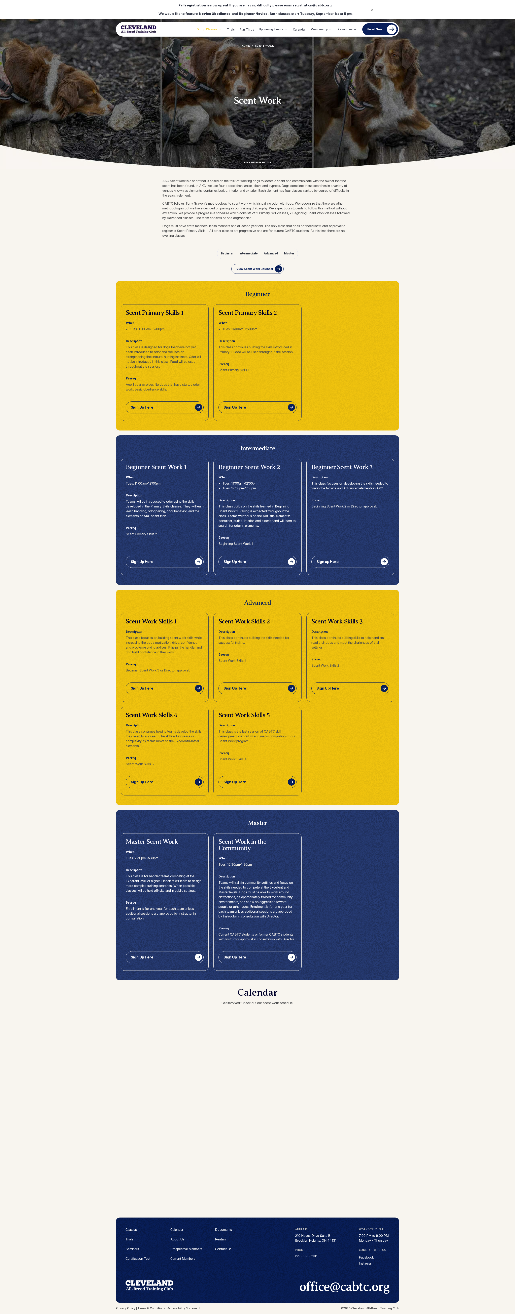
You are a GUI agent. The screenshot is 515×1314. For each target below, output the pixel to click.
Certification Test (138, 1259)
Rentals (220, 1239)
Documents (223, 1230)
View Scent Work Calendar (254, 269)
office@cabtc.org (344, 1286)
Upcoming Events (271, 29)
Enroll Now (374, 29)
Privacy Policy (125, 1308)
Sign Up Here (142, 407)
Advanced (271, 253)
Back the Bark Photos (257, 162)
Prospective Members (186, 1249)
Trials (231, 29)
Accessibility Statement (183, 1308)
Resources (345, 29)
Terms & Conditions (151, 1308)
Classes (131, 1230)
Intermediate (249, 253)
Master (289, 253)
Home (245, 45)
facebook (366, 1257)
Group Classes (207, 29)
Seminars (132, 1249)
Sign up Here (327, 562)
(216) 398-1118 (306, 1256)
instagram (366, 1263)
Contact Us (223, 1249)
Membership (319, 29)
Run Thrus (247, 29)
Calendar (299, 29)
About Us (177, 1239)
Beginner (227, 253)
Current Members (182, 1259)
